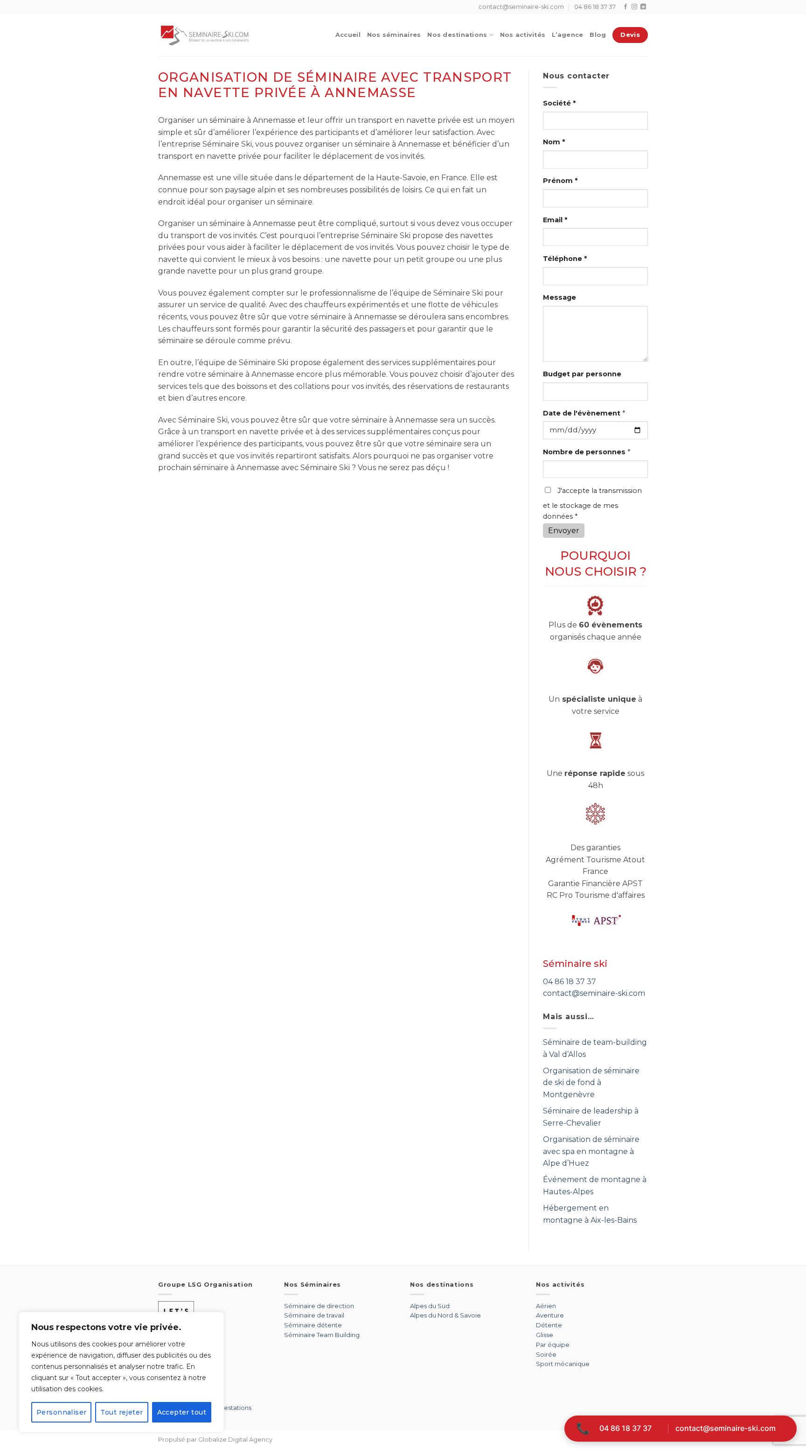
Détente (549, 1325)
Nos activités (522, 34)
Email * (555, 220)
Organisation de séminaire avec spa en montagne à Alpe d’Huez (591, 1151)
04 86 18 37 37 (569, 981)
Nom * (554, 142)
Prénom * (560, 180)
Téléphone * (565, 258)
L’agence (567, 34)
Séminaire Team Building (322, 1334)
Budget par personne (582, 374)
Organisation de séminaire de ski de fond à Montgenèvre (591, 1082)
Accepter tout (181, 1412)
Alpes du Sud (430, 1306)
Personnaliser (61, 1412)
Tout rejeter (121, 1412)
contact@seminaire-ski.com (594, 993)
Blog (598, 34)
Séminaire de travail (314, 1315)
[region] (121, 1372)
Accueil (348, 34)
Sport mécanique (563, 1363)
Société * (559, 103)
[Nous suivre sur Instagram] (634, 7)
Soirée (546, 1354)
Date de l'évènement (584, 413)
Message (559, 297)
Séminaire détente (313, 1325)
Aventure (550, 1315)
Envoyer (563, 530)
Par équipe (553, 1344)
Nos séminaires (394, 34)
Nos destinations (457, 34)
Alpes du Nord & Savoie (445, 1315)
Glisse (544, 1334)
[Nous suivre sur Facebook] (625, 7)
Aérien (546, 1306)
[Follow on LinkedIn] (643, 7)
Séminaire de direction (319, 1306)
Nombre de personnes (586, 452)
